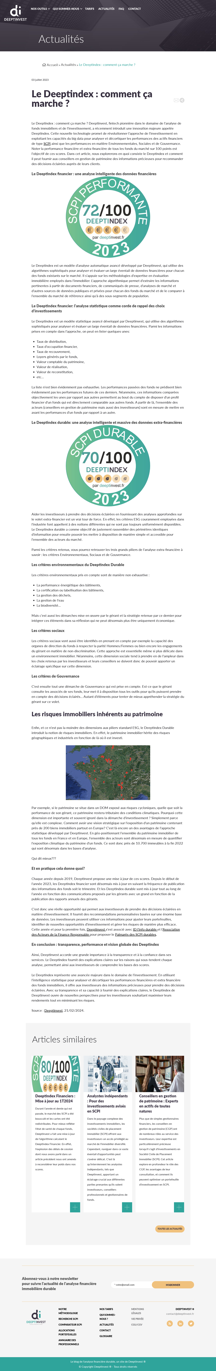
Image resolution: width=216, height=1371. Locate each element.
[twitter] (191, 1323)
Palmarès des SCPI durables (135, 934)
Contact (134, 8)
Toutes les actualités (170, 1229)
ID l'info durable (145, 929)
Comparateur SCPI (70, 1324)
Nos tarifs (106, 1309)
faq (121, 8)
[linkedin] (180, 1323)
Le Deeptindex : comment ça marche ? (107, 65)
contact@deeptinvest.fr (180, 1313)
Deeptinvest (96, 929)
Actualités (106, 8)
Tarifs (89, 8)
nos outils (39, 8)
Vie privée (137, 1318)
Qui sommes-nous (66, 8)
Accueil (52, 65)
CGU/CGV (136, 1324)
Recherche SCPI (68, 1318)
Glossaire (106, 1336)
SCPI (47, 143)
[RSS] (170, 1323)
